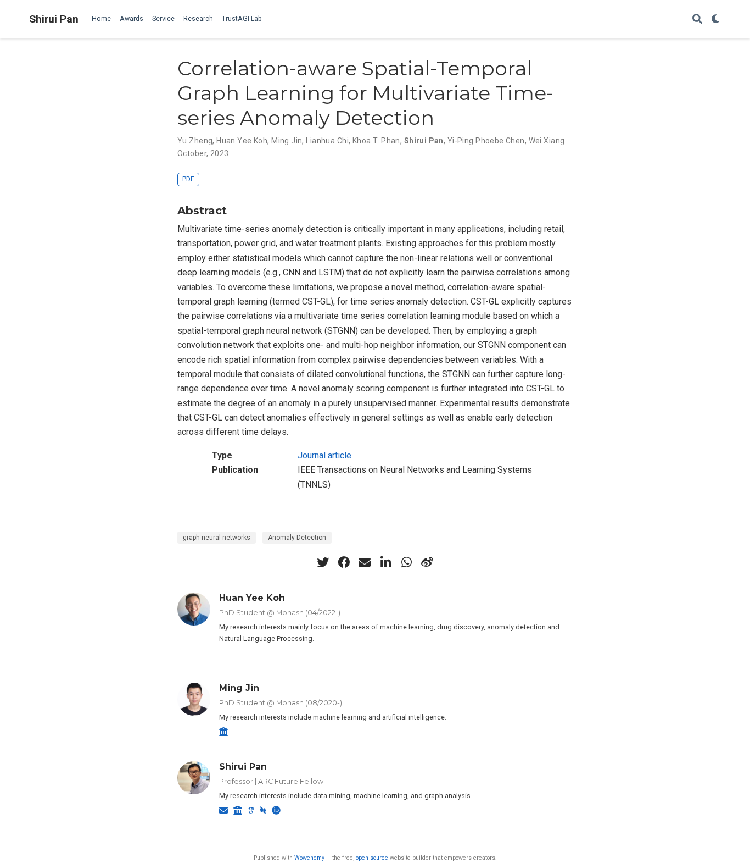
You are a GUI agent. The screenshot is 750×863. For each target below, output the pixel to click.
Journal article (324, 455)
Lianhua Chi (327, 140)
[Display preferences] (716, 19)
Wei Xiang (547, 140)
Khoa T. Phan (376, 140)
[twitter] (323, 562)
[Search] (697, 19)
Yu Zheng (194, 140)
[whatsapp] (406, 562)
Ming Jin (286, 140)
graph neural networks (216, 537)
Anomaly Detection (297, 537)
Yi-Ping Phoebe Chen (486, 140)
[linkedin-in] (385, 562)
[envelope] (364, 562)
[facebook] (343, 562)
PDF (188, 179)
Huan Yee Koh (241, 140)
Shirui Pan (54, 19)
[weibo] (427, 562)
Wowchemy (309, 857)
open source (372, 857)
